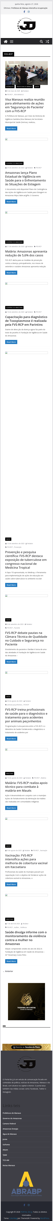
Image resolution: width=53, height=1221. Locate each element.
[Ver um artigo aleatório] (47, 42)
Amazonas (9, 773)
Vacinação (43, 850)
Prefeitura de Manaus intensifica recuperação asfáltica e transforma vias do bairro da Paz (29, 9)
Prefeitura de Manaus (24, 86)
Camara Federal (9, 1123)
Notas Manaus (9, 1165)
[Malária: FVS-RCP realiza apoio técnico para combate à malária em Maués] (26, 760)
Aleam (5, 1150)
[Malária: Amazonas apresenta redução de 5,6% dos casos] (26, 225)
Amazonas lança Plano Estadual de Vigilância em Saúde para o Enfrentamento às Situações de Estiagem (25, 178)
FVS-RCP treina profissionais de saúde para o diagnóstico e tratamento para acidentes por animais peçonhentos (26, 715)
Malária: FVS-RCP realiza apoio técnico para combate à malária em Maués (26, 787)
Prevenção (17, 547)
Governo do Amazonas (14, 163)
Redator (26, 91)
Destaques (10, 86)
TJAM (5, 1155)
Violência (23, 927)
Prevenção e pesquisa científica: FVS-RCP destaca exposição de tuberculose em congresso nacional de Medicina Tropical (26, 560)
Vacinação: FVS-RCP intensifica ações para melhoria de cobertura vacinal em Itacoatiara (26, 861)
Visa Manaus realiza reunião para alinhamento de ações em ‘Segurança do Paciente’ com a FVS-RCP (25, 105)
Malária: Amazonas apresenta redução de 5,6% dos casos (26, 253)
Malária (43, 778)
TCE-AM (6, 1160)
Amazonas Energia (10, 1129)
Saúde (37, 86)
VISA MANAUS (19, 95)
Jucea (5, 1139)
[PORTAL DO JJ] (6, 42)
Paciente (17, 628)
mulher (16, 927)
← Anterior (8, 971)
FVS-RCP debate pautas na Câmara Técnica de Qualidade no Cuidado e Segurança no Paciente (26, 638)
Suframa (6, 1144)
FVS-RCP (10, 95)
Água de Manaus (10, 1134)
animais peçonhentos (14, 705)
